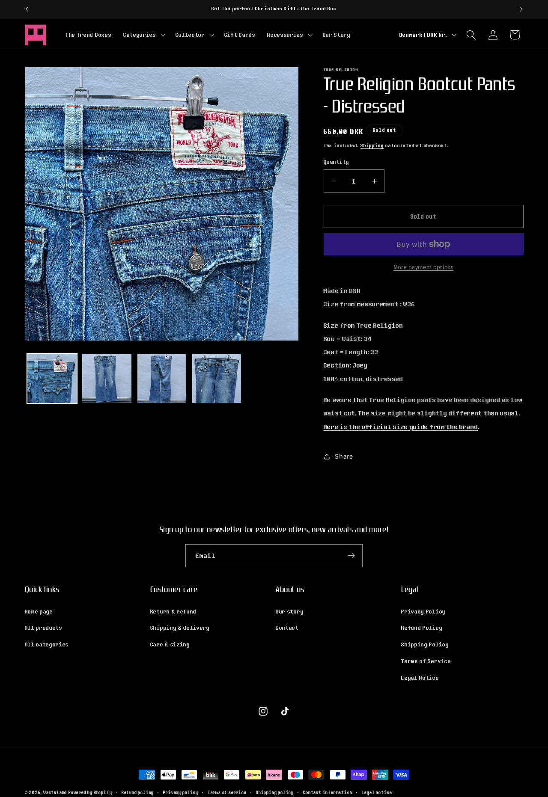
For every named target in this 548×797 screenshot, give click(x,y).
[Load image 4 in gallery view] (217, 378)
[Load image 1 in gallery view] (52, 378)
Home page (39, 610)
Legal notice (377, 792)
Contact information (327, 792)
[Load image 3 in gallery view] (162, 378)
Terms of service (227, 792)
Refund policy (138, 792)
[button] (143, 34)
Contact (287, 627)
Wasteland (55, 792)
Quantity (336, 162)
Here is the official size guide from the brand (401, 426)
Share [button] (344, 456)
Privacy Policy (423, 610)
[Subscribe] (351, 555)
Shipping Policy (425, 644)
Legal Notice (420, 677)
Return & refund (173, 610)
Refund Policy (421, 627)
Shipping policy (275, 792)
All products (44, 627)
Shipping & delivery (180, 627)
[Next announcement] (521, 9)
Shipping (372, 145)
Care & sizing (170, 644)
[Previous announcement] (26, 9)
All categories (47, 644)
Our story (290, 610)
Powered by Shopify (90, 792)
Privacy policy (180, 792)
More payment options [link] (423, 267)
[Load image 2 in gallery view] (107, 378)
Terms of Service (426, 660)
